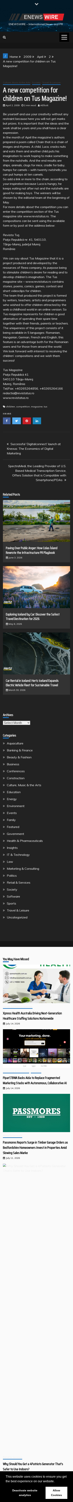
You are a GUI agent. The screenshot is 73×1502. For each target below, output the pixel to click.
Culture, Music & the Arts (16, 82)
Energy (12, 799)
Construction (16, 778)
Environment (16, 806)
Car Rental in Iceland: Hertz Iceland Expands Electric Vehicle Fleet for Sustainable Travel (32, 683)
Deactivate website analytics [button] (24, 1493)
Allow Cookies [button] (56, 1493)
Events (12, 813)
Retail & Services (18, 882)
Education (14, 792)
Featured (13, 827)
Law (10, 862)
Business (13, 764)
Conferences (16, 771)
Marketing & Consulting (23, 868)
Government (15, 834)
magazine (37, 406)
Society (36, 82)
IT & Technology (18, 855)
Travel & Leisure (51, 82)
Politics (12, 875)
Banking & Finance (20, 750)
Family (11, 820)
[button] (55, 1481)
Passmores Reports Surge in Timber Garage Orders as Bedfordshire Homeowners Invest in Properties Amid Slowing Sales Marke (35, 1148)
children (10, 406)
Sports (11, 903)
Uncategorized (17, 917)
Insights (12, 848)
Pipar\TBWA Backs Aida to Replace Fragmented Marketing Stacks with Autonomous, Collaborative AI (35, 1080)
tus (45, 406)
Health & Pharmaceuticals (25, 841)
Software (13, 896)
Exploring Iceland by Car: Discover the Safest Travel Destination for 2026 (33, 616)
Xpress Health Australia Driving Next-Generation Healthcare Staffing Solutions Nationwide (32, 1015)
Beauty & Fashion (19, 757)
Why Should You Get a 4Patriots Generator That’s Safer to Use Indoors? (33, 1466)
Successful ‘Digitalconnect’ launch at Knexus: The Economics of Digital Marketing (34, 448)
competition (23, 406)
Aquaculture (15, 743)
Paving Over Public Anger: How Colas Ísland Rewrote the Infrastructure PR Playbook (31, 550)
